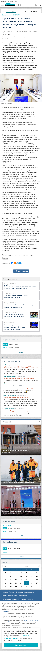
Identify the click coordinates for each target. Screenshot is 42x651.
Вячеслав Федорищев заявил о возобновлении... (19, 378)
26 (31, 583)
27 (37, 583)
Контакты (5, 592)
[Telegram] (17, 263)
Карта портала (22, 595)
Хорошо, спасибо (21, 645)
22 (11, 583)
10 (21, 576)
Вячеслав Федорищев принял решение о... (17, 397)
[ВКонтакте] (12, 263)
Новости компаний (27, 599)
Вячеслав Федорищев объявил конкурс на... (18, 411)
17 (21, 579)
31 (21, 586)
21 (5, 583)
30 (5, 572)
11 (26, 576)
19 (31, 579)
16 (16, 579)
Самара (5, 258)
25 (26, 583)
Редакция (12, 592)
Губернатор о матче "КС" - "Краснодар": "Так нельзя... (21, 367)
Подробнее (5, 611)
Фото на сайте (7, 422)
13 (37, 576)
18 (26, 579)
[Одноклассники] (15, 263)
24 (21, 583)
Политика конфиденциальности (11, 599)
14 (5, 579)
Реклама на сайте (7, 595)
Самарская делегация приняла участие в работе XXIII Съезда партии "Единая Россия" (14, 327)
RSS (15, 595)
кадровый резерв (28, 255)
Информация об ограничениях (25, 592)
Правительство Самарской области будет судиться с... (21, 388)
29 (11, 586)
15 (11, 579)
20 (37, 579)
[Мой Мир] (20, 263)
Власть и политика (7, 15)
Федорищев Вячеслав (13, 255)
